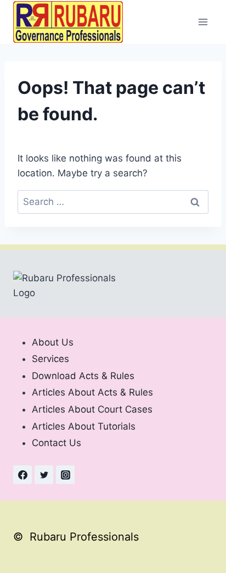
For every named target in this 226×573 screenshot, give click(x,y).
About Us (53, 342)
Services (50, 358)
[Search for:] (113, 201)
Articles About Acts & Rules (92, 392)
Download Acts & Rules (83, 375)
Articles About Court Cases (92, 409)
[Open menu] (203, 21)
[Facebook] (22, 474)
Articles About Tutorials (83, 426)
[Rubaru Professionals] (68, 21)
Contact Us (56, 442)
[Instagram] (65, 474)
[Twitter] (44, 474)
